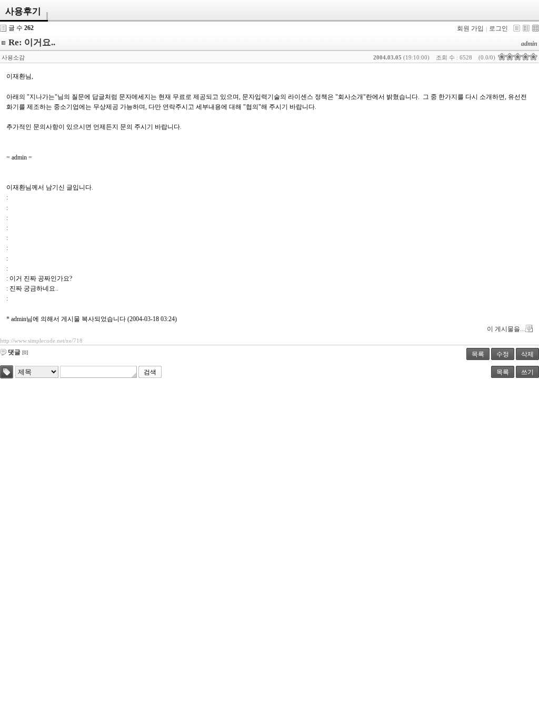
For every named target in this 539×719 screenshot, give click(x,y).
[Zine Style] (526, 28)
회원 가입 (470, 28)
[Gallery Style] (535, 28)
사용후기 (23, 11)
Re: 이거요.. (31, 42)
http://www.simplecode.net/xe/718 (41, 340)
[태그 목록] (6, 371)
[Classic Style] (516, 28)
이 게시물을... (506, 329)
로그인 (498, 28)
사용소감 (13, 57)
